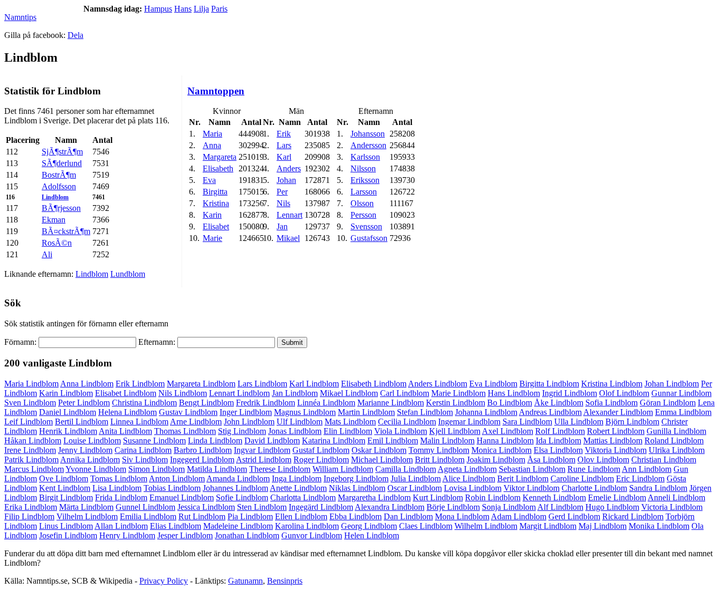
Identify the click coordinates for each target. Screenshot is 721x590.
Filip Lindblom (29, 516)
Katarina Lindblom (333, 440)
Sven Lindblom (30, 402)
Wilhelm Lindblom (485, 525)
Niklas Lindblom (357, 487)
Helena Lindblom (127, 412)
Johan (286, 180)
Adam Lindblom (518, 516)
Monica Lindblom (501, 450)
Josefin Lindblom (68, 535)
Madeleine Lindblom (238, 525)
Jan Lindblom (295, 393)
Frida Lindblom (121, 497)
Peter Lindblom (84, 402)
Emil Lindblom (392, 440)
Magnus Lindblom (305, 412)
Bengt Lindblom (206, 402)
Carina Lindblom (143, 450)
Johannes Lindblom (235, 487)
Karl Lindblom (314, 383)
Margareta (219, 156)
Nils (283, 203)
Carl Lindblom (404, 393)
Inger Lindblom (246, 412)
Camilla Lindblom (405, 469)
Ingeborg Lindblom (356, 478)
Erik (284, 133)
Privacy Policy (163, 580)
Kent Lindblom (64, 487)
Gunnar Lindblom (681, 393)
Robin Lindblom (492, 497)
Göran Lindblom (668, 402)
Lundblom (127, 273)
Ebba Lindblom (355, 516)
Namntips (20, 17)
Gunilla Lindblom (676, 431)
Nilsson (363, 168)
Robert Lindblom (615, 431)
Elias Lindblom (175, 525)
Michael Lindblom (382, 459)
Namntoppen (215, 90)
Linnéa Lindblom (326, 402)
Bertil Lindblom (81, 421)
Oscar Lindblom (414, 487)
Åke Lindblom (558, 402)
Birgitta (215, 191)
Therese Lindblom (279, 469)
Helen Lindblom (371, 535)
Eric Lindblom (640, 478)
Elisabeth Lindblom (373, 383)
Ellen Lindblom (301, 516)
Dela (75, 35)
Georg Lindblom (369, 525)
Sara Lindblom (527, 421)
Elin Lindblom (348, 431)
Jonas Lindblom (294, 431)
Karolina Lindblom (307, 525)
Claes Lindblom (425, 525)
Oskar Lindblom (379, 450)
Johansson (367, 133)
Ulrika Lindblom (677, 450)
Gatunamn (245, 580)
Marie (212, 238)
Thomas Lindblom (185, 431)
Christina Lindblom (144, 402)
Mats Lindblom (350, 421)
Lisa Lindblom (116, 487)
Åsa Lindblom (551, 459)
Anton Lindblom (177, 478)
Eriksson (365, 180)
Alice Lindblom (468, 478)
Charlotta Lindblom (303, 497)
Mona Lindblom (462, 516)
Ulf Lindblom (299, 421)
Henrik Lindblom (68, 431)
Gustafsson (368, 238)
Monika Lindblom (659, 525)
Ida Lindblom (558, 440)
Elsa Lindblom (558, 450)
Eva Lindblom (493, 383)
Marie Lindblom (458, 393)
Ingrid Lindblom (569, 393)
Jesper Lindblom (185, 535)
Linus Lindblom (66, 525)
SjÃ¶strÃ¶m (62, 151)
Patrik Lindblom (31, 459)
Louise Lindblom (92, 440)
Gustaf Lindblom (320, 450)
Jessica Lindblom (206, 506)
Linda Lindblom (215, 440)
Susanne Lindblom (154, 440)
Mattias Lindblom (612, 440)
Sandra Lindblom (658, 487)
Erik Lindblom (140, 383)
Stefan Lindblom (425, 412)
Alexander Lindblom (618, 412)
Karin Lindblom (66, 393)
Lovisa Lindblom (472, 487)
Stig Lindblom (242, 431)
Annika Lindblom (90, 459)
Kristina (216, 203)
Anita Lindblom (125, 431)
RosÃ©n (57, 242)
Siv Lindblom (145, 459)
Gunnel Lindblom (145, 506)
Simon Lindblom (156, 469)
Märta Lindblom (86, 506)
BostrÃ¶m (59, 174)
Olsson (362, 203)
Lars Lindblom (262, 383)
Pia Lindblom (250, 516)
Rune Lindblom (593, 469)
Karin (212, 214)
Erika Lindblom (30, 506)
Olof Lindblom (624, 393)
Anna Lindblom (86, 383)
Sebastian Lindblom (532, 469)
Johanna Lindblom (486, 412)
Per (282, 191)
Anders (289, 168)
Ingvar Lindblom (262, 450)
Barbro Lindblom (203, 450)
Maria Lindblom (31, 383)
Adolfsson (59, 186)
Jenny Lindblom (85, 450)
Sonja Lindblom (509, 506)
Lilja (201, 8)
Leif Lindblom (28, 421)
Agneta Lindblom (467, 469)
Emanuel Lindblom (181, 497)
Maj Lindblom (602, 525)
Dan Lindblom (408, 516)
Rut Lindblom (201, 516)
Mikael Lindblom (349, 393)
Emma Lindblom (683, 412)
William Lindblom (342, 469)
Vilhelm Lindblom (87, 516)
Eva (209, 180)
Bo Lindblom (509, 402)
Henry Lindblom (127, 535)
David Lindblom (272, 440)
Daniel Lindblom (67, 412)
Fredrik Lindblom (265, 402)
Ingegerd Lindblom (202, 459)
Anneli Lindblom (676, 497)
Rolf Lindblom (560, 431)
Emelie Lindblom (617, 497)
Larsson (363, 191)
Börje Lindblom (453, 506)
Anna (212, 145)
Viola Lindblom (400, 431)
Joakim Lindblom (496, 459)
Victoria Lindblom (672, 506)
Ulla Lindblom (578, 421)
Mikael (288, 238)
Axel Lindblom (507, 431)
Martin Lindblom (366, 412)
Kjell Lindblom (454, 431)
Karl (284, 156)
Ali (47, 254)
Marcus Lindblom (34, 469)
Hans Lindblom (514, 393)
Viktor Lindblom (531, 487)
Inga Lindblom (296, 478)
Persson (363, 214)
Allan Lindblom (121, 525)
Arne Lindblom (196, 421)
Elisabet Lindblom (125, 393)
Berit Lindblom (522, 478)
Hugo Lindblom (612, 506)
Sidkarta (703, 580)
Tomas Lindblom (118, 478)
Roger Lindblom (321, 459)
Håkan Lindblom (32, 440)
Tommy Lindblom (439, 450)
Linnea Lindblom (139, 421)
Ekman (53, 219)
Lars (284, 145)
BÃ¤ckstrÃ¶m (66, 231)
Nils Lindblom (182, 393)
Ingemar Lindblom (469, 421)
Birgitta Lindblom (549, 383)
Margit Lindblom (547, 525)
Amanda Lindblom (238, 478)
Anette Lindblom (298, 487)
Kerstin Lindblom (455, 402)
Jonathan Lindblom (247, 535)
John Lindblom (249, 421)
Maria (212, 133)
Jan (282, 226)
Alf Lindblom (560, 506)
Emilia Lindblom (148, 516)
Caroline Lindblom (582, 478)
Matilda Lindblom (217, 469)
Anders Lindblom (437, 383)
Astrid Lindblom (263, 459)
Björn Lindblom (632, 421)
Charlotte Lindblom (594, 487)
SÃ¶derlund (62, 163)
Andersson (368, 145)
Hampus (158, 8)
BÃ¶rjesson (61, 208)
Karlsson (365, 156)
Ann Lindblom (646, 469)
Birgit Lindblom (66, 497)
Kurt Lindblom (438, 497)
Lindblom (55, 197)
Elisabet (216, 226)
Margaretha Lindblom (374, 497)
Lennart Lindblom (239, 393)
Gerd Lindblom (574, 516)
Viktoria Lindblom (616, 450)
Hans (183, 8)
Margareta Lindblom (201, 383)
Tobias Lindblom (172, 487)
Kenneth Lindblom (554, 497)
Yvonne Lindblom (95, 469)
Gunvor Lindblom (311, 535)
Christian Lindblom (663, 459)
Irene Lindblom (30, 450)
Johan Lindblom (671, 383)
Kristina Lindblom (611, 383)
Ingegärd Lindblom (321, 506)
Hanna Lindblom (505, 440)
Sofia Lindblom (611, 402)
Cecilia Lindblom (407, 421)
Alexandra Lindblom (389, 506)
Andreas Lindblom (550, 412)
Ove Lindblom (63, 478)
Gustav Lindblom (188, 412)
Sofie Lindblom (242, 497)
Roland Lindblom (674, 440)
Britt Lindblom (439, 459)
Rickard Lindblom (632, 516)
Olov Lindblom (603, 459)
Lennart (289, 214)
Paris (219, 8)
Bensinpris (284, 580)
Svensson (366, 226)
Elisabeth (218, 168)
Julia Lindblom (416, 478)
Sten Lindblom (262, 506)
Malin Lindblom (447, 440)
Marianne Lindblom (390, 402)
